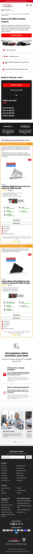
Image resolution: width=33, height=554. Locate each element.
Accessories (19, 480)
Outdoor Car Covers (6, 509)
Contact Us (4, 493)
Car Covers (4, 465)
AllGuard (19, 544)
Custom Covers (20, 475)
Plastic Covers (19, 473)
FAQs (2, 490)
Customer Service (5, 488)
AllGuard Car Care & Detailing (24, 501)
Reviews (19, 488)
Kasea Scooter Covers (16, 14)
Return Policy (10, 551)
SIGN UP (29, 457)
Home (2, 14)
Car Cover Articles (21, 490)
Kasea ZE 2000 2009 (8, 113)
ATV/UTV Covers (5, 480)
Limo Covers (4, 475)
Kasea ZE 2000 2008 (8, 115)
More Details (16, 223)
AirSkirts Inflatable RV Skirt (23, 509)
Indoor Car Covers (5, 507)
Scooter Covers (8, 14)
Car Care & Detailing (21, 478)
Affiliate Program (21, 551)
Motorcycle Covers (20, 465)
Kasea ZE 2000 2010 (8, 110)
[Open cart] (27, 5)
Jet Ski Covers (4, 478)
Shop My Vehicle (16, 35)
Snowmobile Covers (21, 470)
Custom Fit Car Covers (6, 512)
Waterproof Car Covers (6, 504)
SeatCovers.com (21, 512)
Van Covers (4, 473)
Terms (6, 551)
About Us (19, 493)
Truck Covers (4, 470)
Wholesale (27, 551)
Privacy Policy (15, 551)
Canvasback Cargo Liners (23, 503)
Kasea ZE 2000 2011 (8, 108)
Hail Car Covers (5, 502)
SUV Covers (4, 468)
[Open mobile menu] (31, 5)
